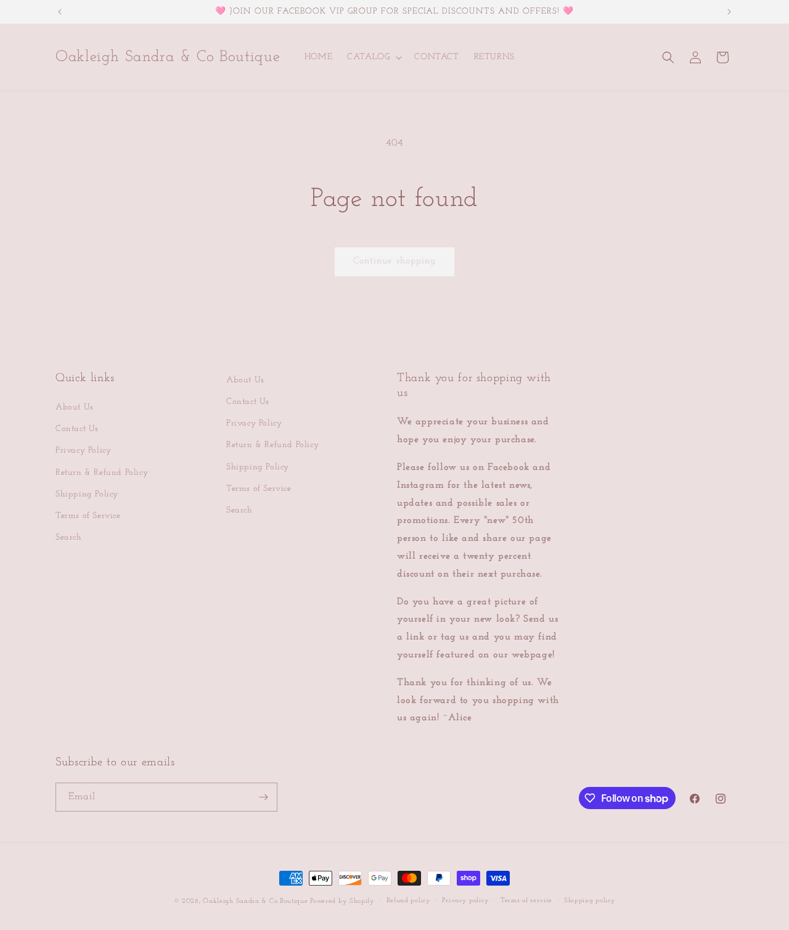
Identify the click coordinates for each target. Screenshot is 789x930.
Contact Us (77, 429)
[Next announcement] (729, 11)
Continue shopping (394, 261)
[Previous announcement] (59, 11)
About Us (74, 407)
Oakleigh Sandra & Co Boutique (256, 901)
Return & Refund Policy (101, 472)
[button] (373, 57)
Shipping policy (590, 900)
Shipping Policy (86, 494)
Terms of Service (88, 516)
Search (68, 537)
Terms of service (526, 900)
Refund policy (408, 900)
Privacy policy (465, 900)
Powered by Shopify (342, 901)
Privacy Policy (83, 450)
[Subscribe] (263, 797)
